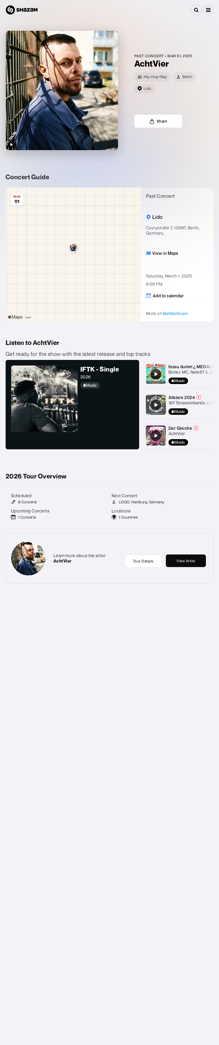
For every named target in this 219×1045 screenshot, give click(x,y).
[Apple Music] (107, 385)
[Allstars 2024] (155, 405)
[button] (208, 10)
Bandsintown (175, 313)
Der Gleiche (180, 428)
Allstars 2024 (182, 397)
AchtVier (177, 433)
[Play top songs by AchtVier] (11, 144)
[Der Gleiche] (155, 435)
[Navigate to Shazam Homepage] (22, 9)
